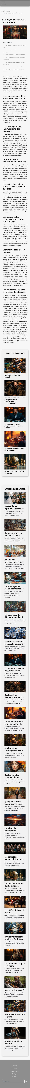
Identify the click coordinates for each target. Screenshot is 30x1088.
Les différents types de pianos (14, 911)
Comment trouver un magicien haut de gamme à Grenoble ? (14, 426)
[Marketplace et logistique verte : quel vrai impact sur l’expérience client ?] (15, 498)
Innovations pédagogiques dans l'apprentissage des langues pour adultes (14, 563)
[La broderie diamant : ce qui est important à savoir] (15, 633)
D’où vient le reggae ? (14, 990)
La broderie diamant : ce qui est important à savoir (14, 644)
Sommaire (8, 42)
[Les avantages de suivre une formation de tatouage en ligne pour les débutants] (15, 578)
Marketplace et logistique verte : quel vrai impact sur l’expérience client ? (14, 510)
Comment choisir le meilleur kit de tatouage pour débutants (13, 536)
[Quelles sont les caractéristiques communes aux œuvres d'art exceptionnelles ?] (15, 766)
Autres (8, 11)
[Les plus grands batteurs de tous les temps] (15, 848)
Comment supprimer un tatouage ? (14, 66)
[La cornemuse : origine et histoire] (15, 955)
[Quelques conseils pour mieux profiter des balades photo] (15, 793)
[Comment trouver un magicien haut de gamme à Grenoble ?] (15, 414)
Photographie (14, 1071)
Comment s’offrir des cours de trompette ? (14, 449)
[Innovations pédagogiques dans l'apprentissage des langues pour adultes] (15, 551)
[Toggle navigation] (3, 3)
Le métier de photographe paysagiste (10, 830)
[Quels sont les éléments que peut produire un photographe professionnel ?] (15, 388)
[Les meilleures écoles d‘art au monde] (15, 461)
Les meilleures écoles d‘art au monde (14, 472)
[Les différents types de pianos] (15, 901)
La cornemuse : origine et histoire (14, 964)
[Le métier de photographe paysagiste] (15, 819)
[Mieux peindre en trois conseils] (15, 365)
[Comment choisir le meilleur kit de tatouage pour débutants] (15, 524)
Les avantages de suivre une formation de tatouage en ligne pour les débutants (14, 590)
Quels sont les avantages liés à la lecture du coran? (12, 750)
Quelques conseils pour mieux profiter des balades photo (13, 804)
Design (14, 1074)
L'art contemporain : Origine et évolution (13, 937)
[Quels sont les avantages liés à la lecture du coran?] (15, 739)
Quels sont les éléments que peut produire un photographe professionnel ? (14, 400)
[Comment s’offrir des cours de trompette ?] (15, 439)
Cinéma (14, 1066)
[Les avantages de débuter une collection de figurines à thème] (15, 606)
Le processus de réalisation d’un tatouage (15, 54)
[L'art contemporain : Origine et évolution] (15, 928)
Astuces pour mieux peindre (13, 1042)
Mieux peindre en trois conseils (12, 376)
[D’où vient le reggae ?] (15, 981)
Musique (14, 1068)
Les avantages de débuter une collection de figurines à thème (14, 617)
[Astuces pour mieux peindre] (15, 1032)
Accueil (3, 11)
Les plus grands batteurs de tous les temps (13, 859)
